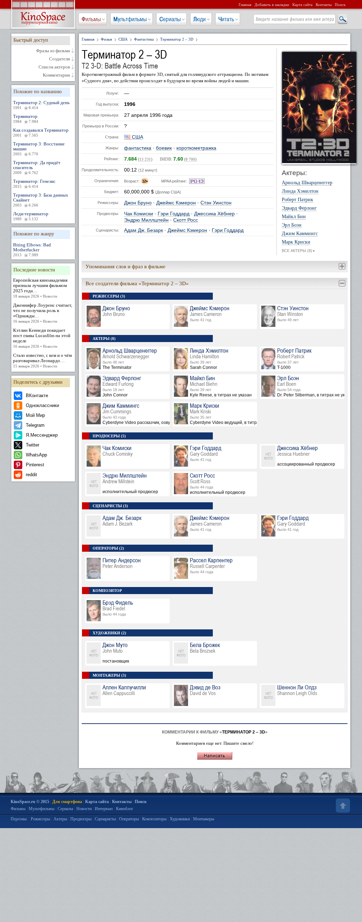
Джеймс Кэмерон (176, 202)
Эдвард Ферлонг (299, 208)
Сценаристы (105, 818)
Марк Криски (296, 242)
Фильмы (91, 19)
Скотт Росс (185, 220)
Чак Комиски (138, 213)
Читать (226, 19)
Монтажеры (203, 818)
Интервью (104, 808)
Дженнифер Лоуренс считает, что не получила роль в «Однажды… (42, 313)
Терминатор (25, 119)
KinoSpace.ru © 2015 (30, 801)
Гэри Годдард (173, 213)
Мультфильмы (130, 19)
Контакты (324, 4)
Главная (245, 4)
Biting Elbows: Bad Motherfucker (32, 249)
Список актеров (54, 67)
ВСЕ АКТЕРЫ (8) (298, 251)
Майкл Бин (294, 216)
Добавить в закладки (272, 4)
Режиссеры (40, 818)
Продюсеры (81, 818)
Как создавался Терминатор (41, 132)
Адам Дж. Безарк (143, 230)
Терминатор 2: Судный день (41, 105)
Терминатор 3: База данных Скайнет (40, 199)
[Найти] (342, 19)
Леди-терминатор (30, 216)
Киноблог (124, 808)
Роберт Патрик (297, 199)
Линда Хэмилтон (300, 191)
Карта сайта (302, 4)
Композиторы (154, 818)
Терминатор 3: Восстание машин (39, 148)
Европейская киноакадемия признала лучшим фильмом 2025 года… (40, 287)
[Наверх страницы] (342, 805)
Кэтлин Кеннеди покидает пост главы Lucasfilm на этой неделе (41, 338)
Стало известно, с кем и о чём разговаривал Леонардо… (42, 360)
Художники (180, 818)
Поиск (340, 4)
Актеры (60, 818)
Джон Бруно (138, 202)
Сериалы (170, 19)
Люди (199, 19)
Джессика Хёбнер (214, 213)
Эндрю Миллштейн (146, 220)
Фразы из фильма (53, 50)
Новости (84, 808)
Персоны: (19, 818)
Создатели (59, 58)
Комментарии (56, 75)
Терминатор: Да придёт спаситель (36, 167)
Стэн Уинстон (216, 202)
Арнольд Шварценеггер (307, 182)
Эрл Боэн (292, 225)
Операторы (129, 818)
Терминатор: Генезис (34, 183)
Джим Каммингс (300, 233)
